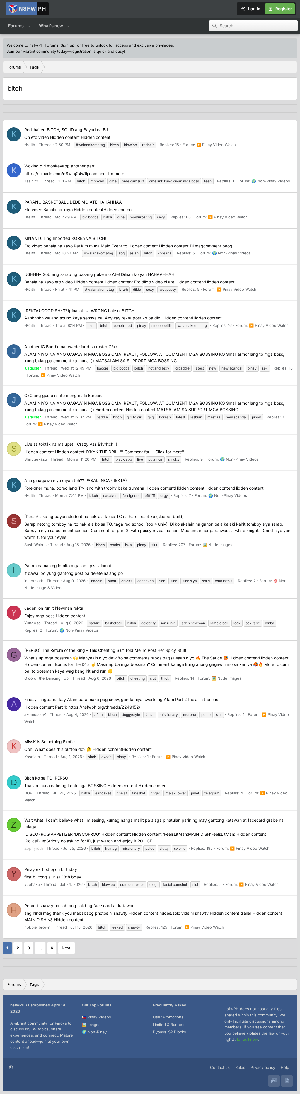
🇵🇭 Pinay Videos (96, 1017)
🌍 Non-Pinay (94, 1032)
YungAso (32, 622)
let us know (247, 1039)
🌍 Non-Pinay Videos (270, 181)
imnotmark (33, 580)
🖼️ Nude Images (217, 544)
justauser (32, 368)
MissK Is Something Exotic (49, 741)
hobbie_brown (37, 927)
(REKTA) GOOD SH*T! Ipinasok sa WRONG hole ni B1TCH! (80, 310)
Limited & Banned (169, 1024)
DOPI (28, 793)
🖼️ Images (91, 1024)
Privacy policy (262, 1067)
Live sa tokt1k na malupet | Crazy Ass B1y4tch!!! (70, 444)
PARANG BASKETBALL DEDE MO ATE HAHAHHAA (73, 201)
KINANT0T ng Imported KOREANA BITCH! (65, 238)
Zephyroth (33, 848)
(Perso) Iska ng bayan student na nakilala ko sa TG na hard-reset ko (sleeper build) (104, 516)
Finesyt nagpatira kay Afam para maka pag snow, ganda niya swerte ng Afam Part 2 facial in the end (121, 699)
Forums (16, 25)
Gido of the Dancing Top (46, 678)
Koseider (32, 756)
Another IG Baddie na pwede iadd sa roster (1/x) (70, 346)
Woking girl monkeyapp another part (59, 165)
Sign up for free (75, 45)
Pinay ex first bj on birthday (50, 869)
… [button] (40, 948)
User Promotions (168, 1017)
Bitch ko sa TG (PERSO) (47, 777)
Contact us (220, 1067)
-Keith (29, 144)
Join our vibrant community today (37, 51)
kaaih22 (31, 181)
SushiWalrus (35, 544)
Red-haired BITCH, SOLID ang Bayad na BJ (66, 129)
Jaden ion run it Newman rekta (53, 608)
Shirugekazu (35, 459)
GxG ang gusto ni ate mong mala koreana (64, 395)
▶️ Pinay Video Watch (216, 144)
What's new (51, 25)
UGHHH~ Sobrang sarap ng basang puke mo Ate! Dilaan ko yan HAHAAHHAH (99, 274)
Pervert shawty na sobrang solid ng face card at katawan (79, 905)
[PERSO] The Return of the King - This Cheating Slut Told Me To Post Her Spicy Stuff (105, 650)
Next (66, 948)
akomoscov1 (35, 714)
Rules (240, 1067)
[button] (29, 26)
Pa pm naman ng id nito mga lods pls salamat (67, 565)
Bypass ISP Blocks (169, 1032)
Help (285, 1067)
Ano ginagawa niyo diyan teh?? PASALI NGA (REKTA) (75, 480)
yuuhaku (32, 884)
